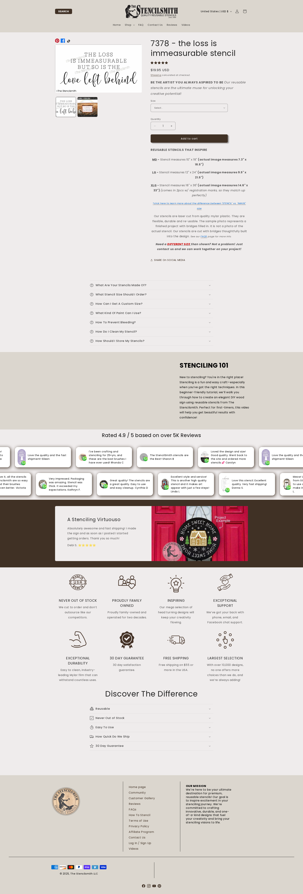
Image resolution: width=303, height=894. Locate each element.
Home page (137, 787)
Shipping (156, 75)
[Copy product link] (68, 42)
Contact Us (137, 837)
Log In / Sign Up (140, 843)
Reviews (134, 804)
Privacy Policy (139, 826)
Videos (134, 849)
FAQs (132, 809)
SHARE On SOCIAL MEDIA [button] (169, 260)
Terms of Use (138, 821)
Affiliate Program (141, 832)
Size (153, 101)
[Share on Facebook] (63, 42)
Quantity (156, 119)
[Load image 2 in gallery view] (87, 107)
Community (137, 793)
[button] (63, 11)
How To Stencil (139, 815)
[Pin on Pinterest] (57, 42)
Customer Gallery (142, 798)
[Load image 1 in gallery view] (66, 107)
